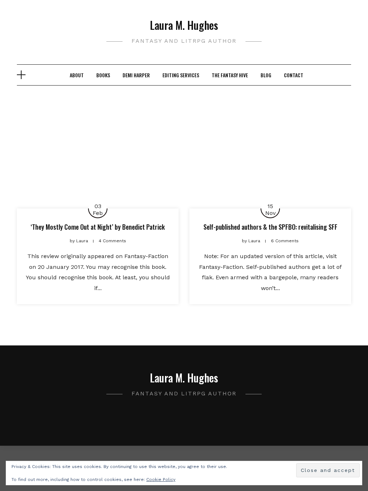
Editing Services (180, 75)
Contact (293, 75)
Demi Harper (136, 75)
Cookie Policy (160, 479)
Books (103, 75)
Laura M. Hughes (184, 25)
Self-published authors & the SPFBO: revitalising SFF (270, 226)
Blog (266, 75)
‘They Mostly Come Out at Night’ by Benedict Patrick (98, 226)
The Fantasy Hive (230, 75)
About (77, 75)
